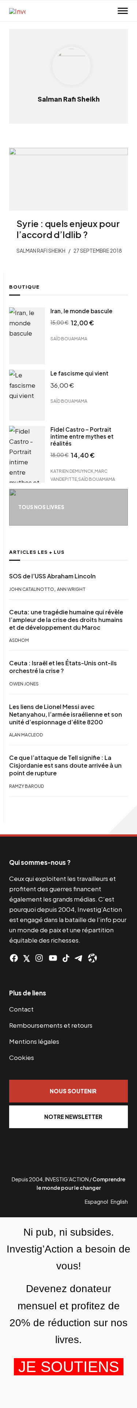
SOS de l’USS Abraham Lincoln (52, 576)
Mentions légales (34, 1041)
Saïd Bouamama (68, 338)
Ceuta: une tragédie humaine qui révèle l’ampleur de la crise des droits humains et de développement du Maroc (66, 619)
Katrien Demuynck (72, 471)
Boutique (24, 287)
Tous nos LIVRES (41, 507)
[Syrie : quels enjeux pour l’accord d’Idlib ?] (68, 179)
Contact (21, 1009)
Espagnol (96, 1201)
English (119, 1201)
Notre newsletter (73, 1116)
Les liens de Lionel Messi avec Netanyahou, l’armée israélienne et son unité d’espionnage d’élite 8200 (65, 714)
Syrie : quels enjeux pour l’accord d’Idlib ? (68, 229)
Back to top (122, 819)
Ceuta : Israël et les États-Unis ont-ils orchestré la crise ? (63, 666)
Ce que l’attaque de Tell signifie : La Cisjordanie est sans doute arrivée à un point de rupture (65, 765)
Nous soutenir (73, 1090)
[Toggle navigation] (123, 11)
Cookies (21, 1057)
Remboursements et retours (50, 1025)
